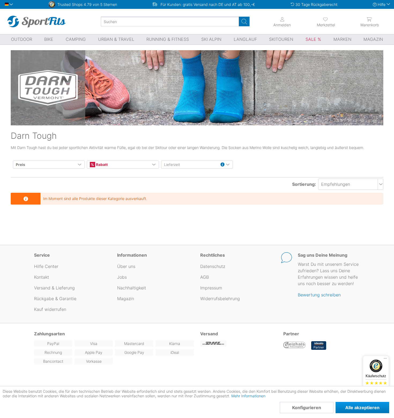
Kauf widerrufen (50, 309)
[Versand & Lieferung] (238, 343)
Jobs (122, 277)
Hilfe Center (46, 266)
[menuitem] (326, 21)
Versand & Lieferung (54, 287)
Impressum (211, 287)
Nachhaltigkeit (131, 287)
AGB (204, 277)
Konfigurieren (306, 407)
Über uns (126, 266)
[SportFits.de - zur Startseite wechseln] (36, 21)
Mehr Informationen (248, 396)
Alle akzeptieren (362, 407)
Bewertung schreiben (319, 294)
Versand (209, 333)
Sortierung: (304, 184)
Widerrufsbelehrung (220, 298)
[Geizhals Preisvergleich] (294, 345)
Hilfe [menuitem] (381, 4)
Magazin (125, 298)
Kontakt (41, 277)
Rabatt (101, 164)
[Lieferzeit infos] (222, 165)
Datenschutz (212, 266)
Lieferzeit (172, 164)
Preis (20, 164)
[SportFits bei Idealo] (318, 345)
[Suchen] (244, 21)
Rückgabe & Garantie (55, 298)
